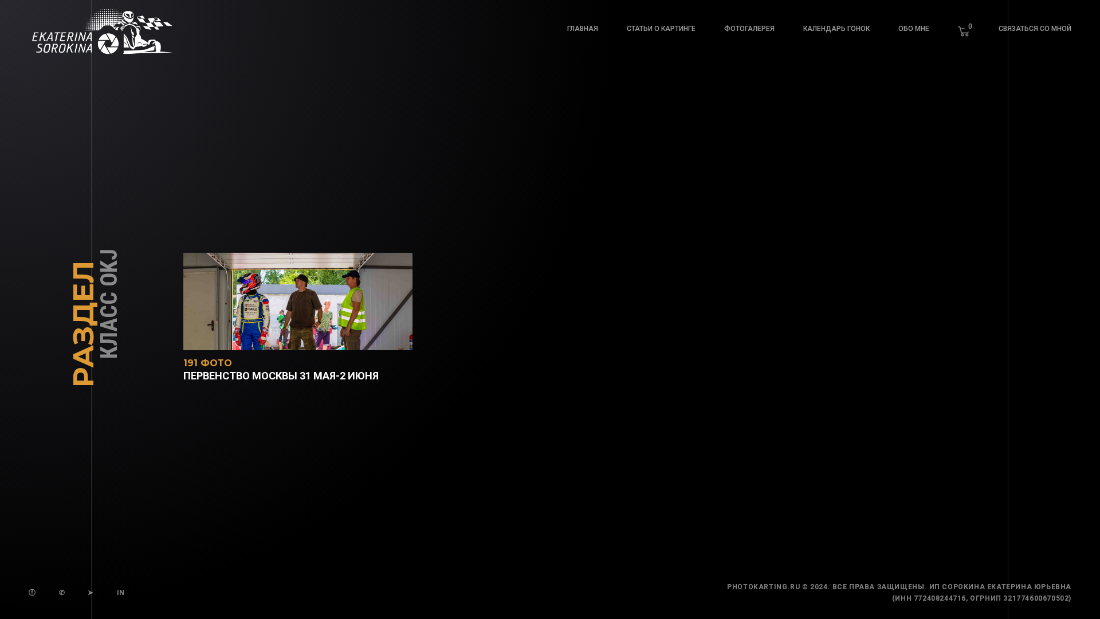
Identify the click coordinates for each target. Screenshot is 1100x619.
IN (121, 593)
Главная (582, 29)
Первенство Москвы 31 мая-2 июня (281, 370)
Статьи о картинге (661, 29)
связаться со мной (1035, 29)
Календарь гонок (836, 29)
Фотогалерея (749, 29)
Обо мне (913, 29)
